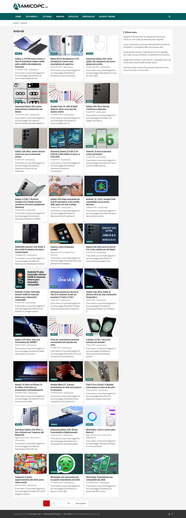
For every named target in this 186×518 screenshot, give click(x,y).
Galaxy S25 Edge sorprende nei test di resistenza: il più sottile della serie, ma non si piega (65, 202)
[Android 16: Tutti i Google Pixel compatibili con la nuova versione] (101, 186)
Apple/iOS (73, 16)
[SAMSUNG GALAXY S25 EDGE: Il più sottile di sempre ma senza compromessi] (30, 233)
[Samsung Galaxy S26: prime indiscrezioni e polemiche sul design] (30, 93)
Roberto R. (54, 255)
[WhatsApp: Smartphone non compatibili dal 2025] (101, 464)
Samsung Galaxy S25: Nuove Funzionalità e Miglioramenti (64, 430)
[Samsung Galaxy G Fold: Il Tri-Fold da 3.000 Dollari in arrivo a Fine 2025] (66, 138)
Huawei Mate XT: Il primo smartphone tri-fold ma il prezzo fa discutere (65, 387)
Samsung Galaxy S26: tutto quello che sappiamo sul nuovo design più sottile (100, 61)
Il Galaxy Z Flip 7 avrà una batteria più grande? (98, 340)
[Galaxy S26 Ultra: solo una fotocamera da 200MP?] (30, 326)
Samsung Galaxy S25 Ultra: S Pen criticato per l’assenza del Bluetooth (29, 432)
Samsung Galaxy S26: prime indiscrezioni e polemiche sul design (28, 109)
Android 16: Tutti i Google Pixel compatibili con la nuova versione (100, 202)
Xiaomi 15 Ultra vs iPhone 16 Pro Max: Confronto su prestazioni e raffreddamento (29, 387)
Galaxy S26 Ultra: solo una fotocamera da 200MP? (27, 340)
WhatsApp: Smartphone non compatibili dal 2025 (99, 478)
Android (60, 16)
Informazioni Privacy (52, 514)
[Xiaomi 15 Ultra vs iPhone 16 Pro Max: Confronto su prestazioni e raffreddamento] (30, 371)
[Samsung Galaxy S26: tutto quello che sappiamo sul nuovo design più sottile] (101, 45)
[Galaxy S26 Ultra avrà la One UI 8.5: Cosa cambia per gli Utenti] (101, 233)
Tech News (30, 16)
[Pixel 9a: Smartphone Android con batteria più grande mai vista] (66, 326)
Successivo (81, 503)
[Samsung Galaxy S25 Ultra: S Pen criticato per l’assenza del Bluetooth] (30, 416)
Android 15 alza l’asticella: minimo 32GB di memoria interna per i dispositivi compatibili (27, 296)
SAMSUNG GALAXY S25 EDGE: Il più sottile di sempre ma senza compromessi (30, 249)
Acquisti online (107, 16)
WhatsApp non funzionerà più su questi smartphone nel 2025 (65, 478)
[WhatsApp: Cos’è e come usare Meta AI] (101, 416)
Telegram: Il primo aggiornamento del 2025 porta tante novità (29, 480)
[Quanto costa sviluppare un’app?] (66, 233)
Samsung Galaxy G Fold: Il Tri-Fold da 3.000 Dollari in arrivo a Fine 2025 (65, 154)
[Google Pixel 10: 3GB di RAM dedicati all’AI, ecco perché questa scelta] (66, 93)
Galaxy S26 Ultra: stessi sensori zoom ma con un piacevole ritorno (30, 154)
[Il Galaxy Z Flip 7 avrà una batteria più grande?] (101, 326)
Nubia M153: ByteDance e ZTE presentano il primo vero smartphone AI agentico (64, 61)
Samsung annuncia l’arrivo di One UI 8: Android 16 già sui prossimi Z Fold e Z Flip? (64, 294)
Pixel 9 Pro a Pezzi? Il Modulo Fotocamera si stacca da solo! (100, 385)
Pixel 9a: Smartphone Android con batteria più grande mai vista (64, 342)
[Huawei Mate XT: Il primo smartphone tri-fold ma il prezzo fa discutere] (66, 371)
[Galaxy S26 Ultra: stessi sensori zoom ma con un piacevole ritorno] (30, 138)
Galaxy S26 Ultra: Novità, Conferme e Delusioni (98, 107)
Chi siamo (68, 514)
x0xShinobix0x (34, 69)
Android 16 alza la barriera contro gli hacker (98, 152)
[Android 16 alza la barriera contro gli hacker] (101, 138)
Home (18, 16)
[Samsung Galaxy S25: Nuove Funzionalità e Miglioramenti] (66, 416)
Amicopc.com (35, 514)
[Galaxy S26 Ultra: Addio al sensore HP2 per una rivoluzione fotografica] (101, 278)
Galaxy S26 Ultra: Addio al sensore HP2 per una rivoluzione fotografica (101, 294)
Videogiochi (89, 16)
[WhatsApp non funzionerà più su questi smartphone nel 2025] (66, 464)
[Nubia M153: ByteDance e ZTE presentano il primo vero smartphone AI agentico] (66, 45)
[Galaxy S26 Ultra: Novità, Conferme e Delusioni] (101, 93)
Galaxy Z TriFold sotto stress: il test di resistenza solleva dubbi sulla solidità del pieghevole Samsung (30, 62)
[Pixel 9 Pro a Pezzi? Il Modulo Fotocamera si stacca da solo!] (101, 371)
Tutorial (47, 16)
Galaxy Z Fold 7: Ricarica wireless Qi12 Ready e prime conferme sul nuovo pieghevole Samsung (29, 203)
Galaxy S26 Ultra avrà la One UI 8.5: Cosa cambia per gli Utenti (100, 248)
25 (68, 503)
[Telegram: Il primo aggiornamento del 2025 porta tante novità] (30, 464)
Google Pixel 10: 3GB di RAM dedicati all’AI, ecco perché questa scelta (63, 109)
